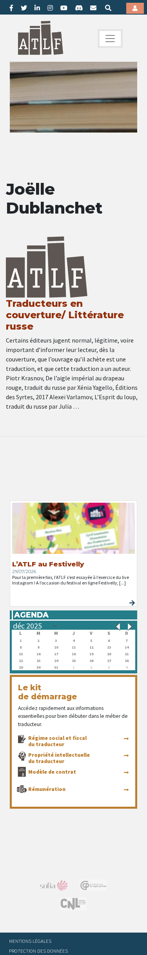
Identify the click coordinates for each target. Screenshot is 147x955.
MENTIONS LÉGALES (30, 941)
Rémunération (46, 789)
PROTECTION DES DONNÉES (38, 951)
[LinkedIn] (37, 8)
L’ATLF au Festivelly (48, 564)
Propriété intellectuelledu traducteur (59, 758)
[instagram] (50, 8)
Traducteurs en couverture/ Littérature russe (65, 315)
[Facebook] (11, 8)
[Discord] (79, 8)
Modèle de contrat (52, 771)
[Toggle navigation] (110, 38)
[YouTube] (63, 8)
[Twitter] (24, 8)
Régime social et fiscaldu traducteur (57, 741)
